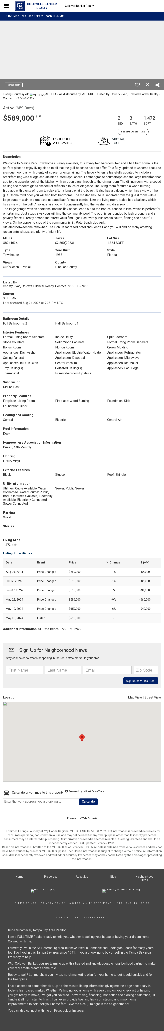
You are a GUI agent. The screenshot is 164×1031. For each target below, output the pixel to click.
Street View (153, 697)
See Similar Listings (133, 131)
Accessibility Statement (90, 903)
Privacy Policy (53, 903)
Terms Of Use (26, 903)
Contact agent (13, 85)
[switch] (137, 85)
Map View (135, 697)
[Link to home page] (38, 6)
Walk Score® (89, 818)
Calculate (88, 801)
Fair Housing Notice (132, 903)
